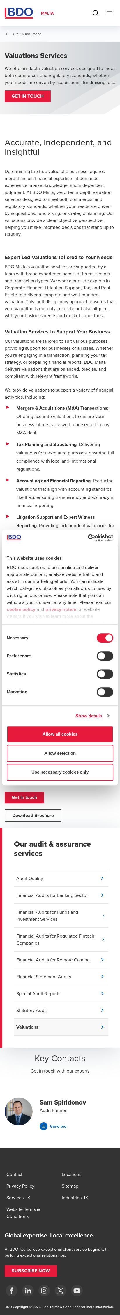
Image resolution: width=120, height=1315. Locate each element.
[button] (28, 96)
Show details (88, 715)
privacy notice (60, 609)
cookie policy (21, 609)
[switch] (105, 656)
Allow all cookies (60, 733)
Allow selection (60, 753)
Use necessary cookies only (60, 772)
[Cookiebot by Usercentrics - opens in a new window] (87, 538)
